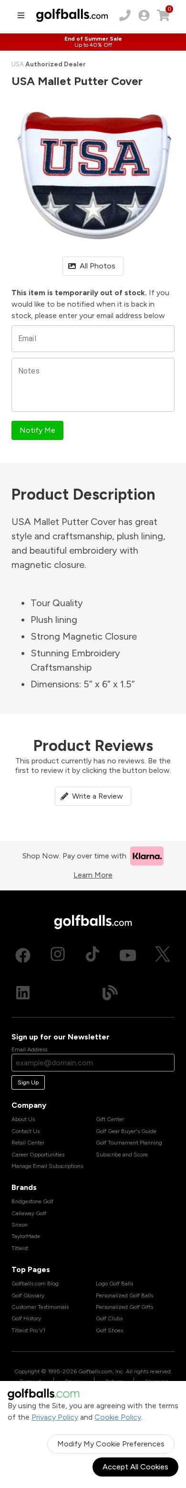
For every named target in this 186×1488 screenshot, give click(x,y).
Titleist (19, 1248)
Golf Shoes (109, 1330)
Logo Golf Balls (114, 1283)
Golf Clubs (109, 1318)
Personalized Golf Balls (124, 1295)
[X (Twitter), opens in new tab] (162, 955)
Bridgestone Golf (32, 1201)
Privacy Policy (54, 1417)
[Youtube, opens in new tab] (127, 955)
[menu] (21, 15)
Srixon (19, 1224)
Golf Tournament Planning (129, 1142)
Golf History (26, 1318)
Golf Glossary (27, 1295)
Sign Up (28, 1082)
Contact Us (25, 1131)
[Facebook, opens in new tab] (22, 955)
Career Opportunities (37, 1154)
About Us (23, 1119)
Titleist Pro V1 (28, 1330)
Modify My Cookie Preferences (111, 1443)
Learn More (93, 874)
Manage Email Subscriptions (47, 1166)
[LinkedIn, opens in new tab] (22, 993)
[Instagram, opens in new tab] (57, 955)
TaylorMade (25, 1236)
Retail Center (27, 1142)
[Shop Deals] (93, 42)
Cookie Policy (117, 1417)
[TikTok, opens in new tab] (92, 955)
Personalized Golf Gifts (124, 1307)
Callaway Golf (28, 1213)
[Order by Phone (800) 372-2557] (125, 15)
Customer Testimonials (40, 1307)
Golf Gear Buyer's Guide (126, 1131)
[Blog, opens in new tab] (110, 993)
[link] (144, 15)
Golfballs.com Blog (35, 1283)
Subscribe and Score (122, 1154)
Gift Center (110, 1119)
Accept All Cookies (135, 1466)
